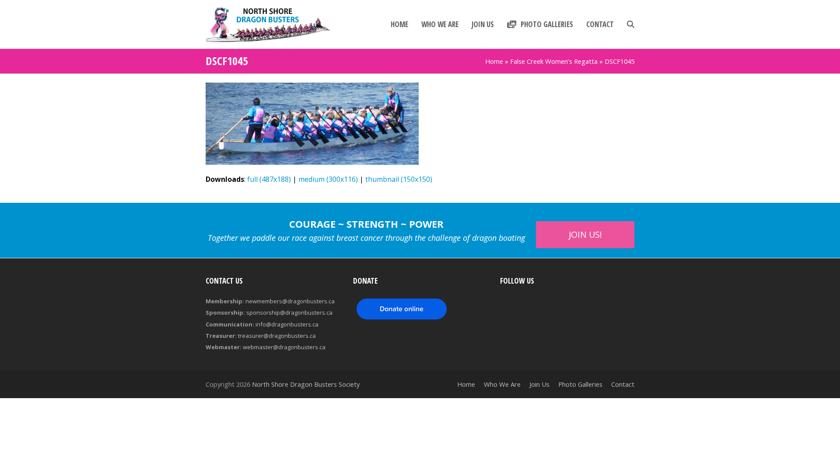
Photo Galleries (580, 384)
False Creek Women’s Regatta (554, 61)
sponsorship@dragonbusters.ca (289, 312)
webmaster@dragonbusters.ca (284, 347)
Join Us (539, 384)
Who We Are (502, 384)
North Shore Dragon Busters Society (306, 384)
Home (494, 61)
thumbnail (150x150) (398, 179)
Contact (622, 384)
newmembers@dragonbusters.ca (290, 301)
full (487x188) (269, 179)
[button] (630, 24)
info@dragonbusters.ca (287, 324)
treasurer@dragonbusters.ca (277, 336)
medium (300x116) (328, 179)
